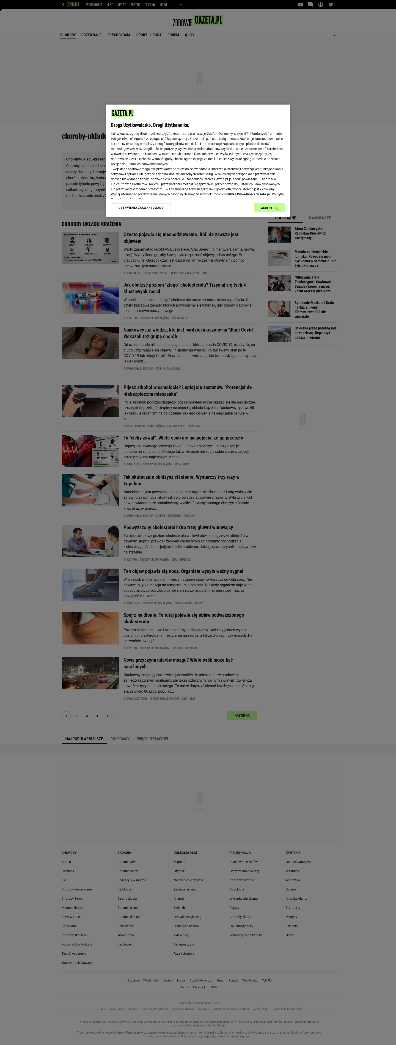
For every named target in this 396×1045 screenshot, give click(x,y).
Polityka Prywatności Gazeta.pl (247, 194)
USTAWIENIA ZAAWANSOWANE (140, 208)
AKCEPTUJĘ (269, 208)
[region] (198, 161)
